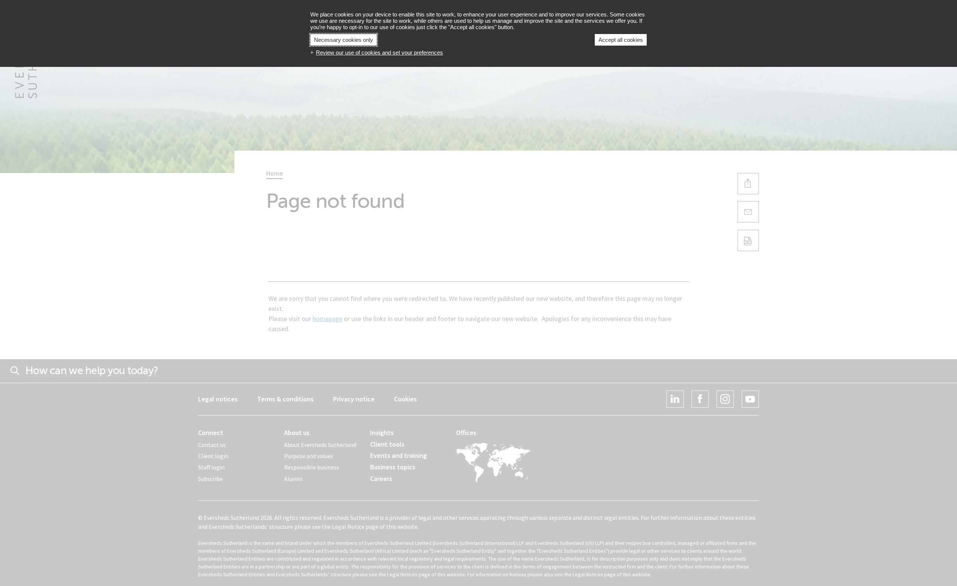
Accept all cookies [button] (620, 40)
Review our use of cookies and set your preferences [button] (379, 52)
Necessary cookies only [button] (343, 40)
